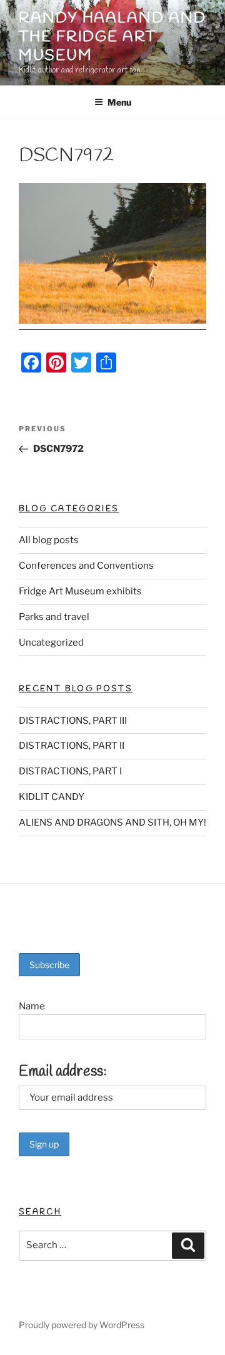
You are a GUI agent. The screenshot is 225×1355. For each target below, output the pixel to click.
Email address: (63, 1072)
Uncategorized (51, 642)
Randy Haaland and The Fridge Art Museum (112, 37)
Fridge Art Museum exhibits (80, 591)
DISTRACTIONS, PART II (71, 745)
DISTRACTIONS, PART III (73, 720)
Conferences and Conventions (86, 565)
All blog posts (49, 540)
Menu (119, 102)
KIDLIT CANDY (51, 796)
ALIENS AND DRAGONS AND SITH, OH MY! (112, 822)
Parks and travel (54, 616)
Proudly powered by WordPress (81, 1324)
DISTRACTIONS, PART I (70, 771)
